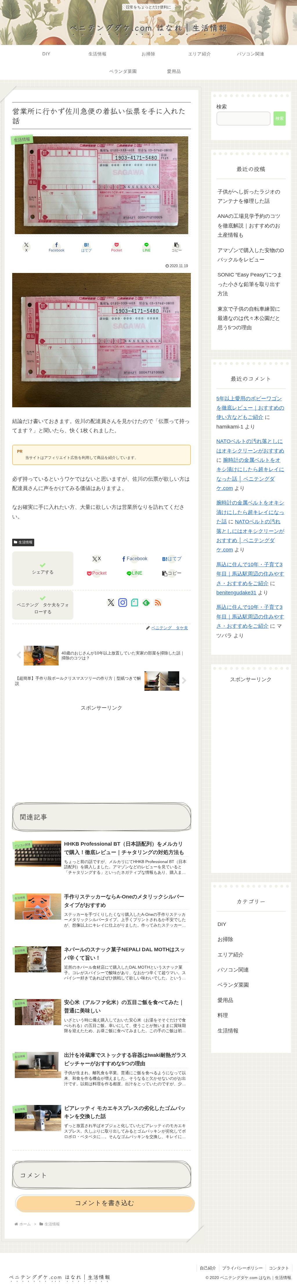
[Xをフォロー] (110, 602)
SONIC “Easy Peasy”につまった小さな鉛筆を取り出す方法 (250, 284)
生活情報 (25, 542)
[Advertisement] (101, 753)
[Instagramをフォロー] (123, 602)
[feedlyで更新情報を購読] (146, 602)
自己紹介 (208, 1268)
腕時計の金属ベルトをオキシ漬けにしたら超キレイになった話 (250, 512)
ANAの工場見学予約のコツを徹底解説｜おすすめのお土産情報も (249, 225)
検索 (221, 107)
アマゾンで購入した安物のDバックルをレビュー (251, 255)
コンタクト (279, 1268)
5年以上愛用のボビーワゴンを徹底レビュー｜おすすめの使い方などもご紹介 (250, 408)
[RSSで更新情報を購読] (157, 602)
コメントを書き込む (104, 1203)
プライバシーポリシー (242, 1268)
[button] (176, 247)
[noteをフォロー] (134, 602)
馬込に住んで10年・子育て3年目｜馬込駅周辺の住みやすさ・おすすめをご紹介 (250, 574)
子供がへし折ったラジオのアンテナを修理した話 (249, 196)
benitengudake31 (236, 593)
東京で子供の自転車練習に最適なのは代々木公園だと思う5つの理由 (249, 318)
